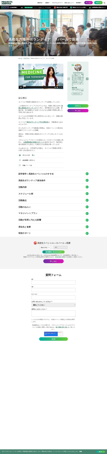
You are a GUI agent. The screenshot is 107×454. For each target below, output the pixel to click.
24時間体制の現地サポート (99, 7)
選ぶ (33, 155)
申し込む (88, 3)
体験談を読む (77, 94)
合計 (56, 247)
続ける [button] (100, 451)
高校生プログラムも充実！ (80, 7)
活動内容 (39, 3)
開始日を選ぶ (44, 247)
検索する (104, 2)
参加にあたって (69, 3)
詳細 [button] (80, 451)
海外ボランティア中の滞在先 (37, 122)
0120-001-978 (59, 257)
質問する (98, 3)
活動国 (47, 3)
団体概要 (78, 3)
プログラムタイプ (56, 3)
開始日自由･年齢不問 (62, 7)
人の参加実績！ (13, 7)
